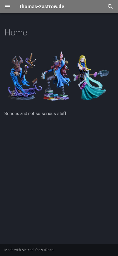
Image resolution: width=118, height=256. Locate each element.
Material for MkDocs (38, 250)
